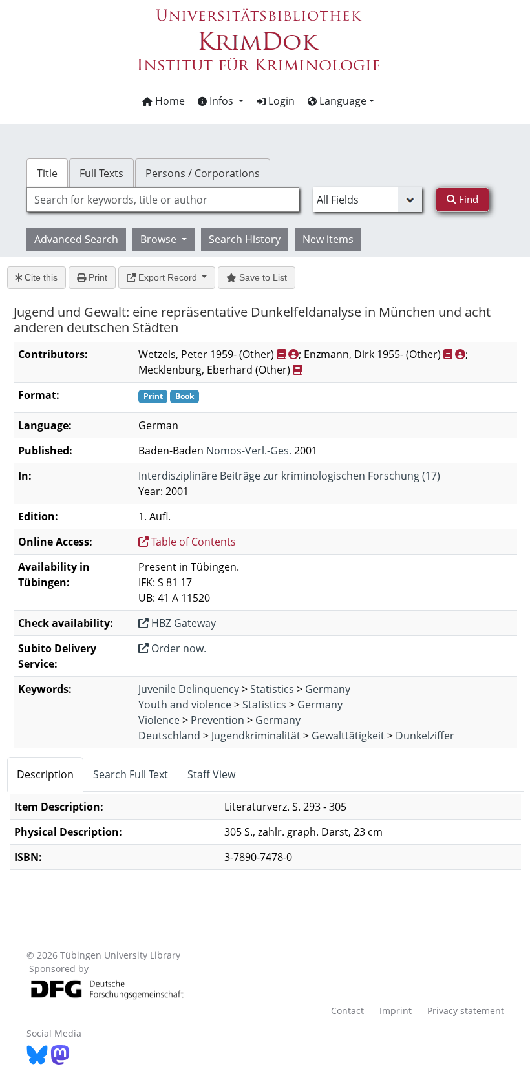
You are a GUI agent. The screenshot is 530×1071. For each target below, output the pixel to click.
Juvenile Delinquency (188, 689)
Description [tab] (45, 774)
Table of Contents (192, 542)
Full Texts (101, 173)
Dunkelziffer (425, 735)
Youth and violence (184, 704)
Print (96, 277)
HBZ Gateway (182, 623)
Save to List (262, 277)
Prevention (217, 720)
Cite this (40, 277)
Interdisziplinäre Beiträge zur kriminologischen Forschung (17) (289, 476)
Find (467, 199)
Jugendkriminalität (256, 735)
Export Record (168, 277)
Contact (347, 1010)
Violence (159, 720)
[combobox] (162, 199)
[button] (220, 101)
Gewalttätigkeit (348, 735)
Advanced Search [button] (76, 239)
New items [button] (328, 239)
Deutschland (169, 735)
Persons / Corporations (202, 173)
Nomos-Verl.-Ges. (249, 450)
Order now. (177, 648)
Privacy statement (465, 1010)
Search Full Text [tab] (130, 774)
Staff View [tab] (211, 774)
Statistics (272, 689)
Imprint (395, 1010)
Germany (327, 689)
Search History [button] (245, 239)
